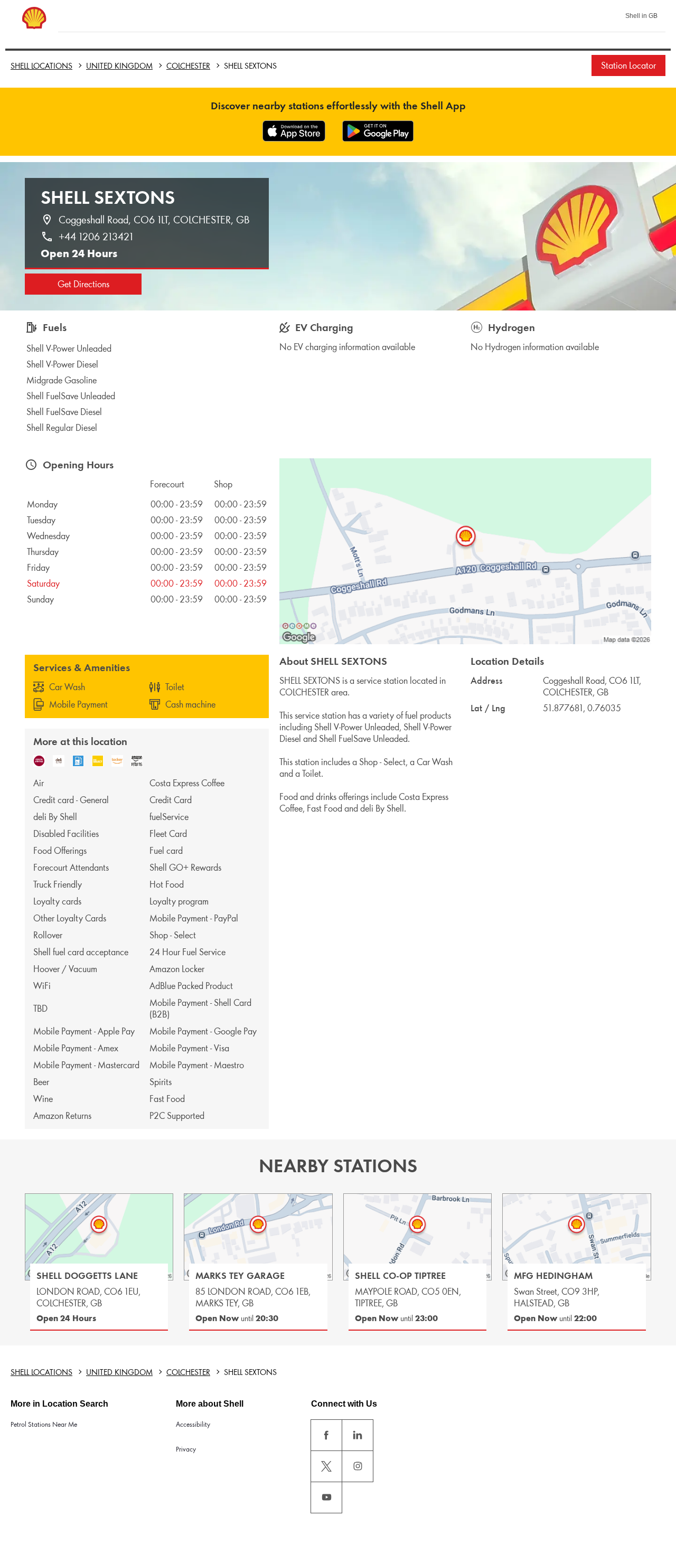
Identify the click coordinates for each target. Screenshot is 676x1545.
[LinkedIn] (357, 1435)
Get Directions (83, 284)
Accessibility (193, 1424)
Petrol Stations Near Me (44, 1424)
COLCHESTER (188, 66)
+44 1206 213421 (96, 236)
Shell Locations (41, 66)
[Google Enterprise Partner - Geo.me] (299, 625)
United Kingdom (119, 66)
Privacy (186, 1449)
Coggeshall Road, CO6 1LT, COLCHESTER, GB (154, 219)
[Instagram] (357, 1466)
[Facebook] (326, 1435)
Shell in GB (641, 16)
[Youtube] (326, 1497)
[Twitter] (326, 1466)
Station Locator (628, 65)
